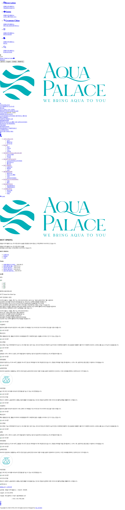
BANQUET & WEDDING (7, 123)
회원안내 (2, 122)
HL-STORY (38, 508)
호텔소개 (2, 487)
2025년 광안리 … (8, 267)
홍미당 (25, 116)
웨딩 (4, 125)
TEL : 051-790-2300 (5, 498)
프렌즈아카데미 (22, 122)
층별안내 (6, 106)
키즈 (8, 109)
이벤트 (8, 131)
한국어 (3, 61)
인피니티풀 (3, 112)
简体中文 (20, 61)
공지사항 (2, 131)
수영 (16, 122)
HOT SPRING (4, 117)
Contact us (6, 58)
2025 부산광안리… (9, 270)
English (8, 61)
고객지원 (9, 487)
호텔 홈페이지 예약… (9, 264)
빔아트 (9, 112)
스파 (11, 119)
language (2, 59)
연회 (1, 125)
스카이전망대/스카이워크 (7, 116)
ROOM (2, 108)
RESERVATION (4, 126)
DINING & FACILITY (6, 114)
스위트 (13, 109)
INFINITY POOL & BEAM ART (9, 111)
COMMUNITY (4, 129)
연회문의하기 (13, 128)
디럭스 (5, 109)
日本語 (14, 61)
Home (1, 58)
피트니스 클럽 (10, 122)
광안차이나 (19, 116)
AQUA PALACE (5, 105)
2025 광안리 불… (8, 266)
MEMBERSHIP (4, 120)
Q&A (11, 131)
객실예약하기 (4, 128)
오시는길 (11, 106)
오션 (1, 109)
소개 (1, 106)
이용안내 (2, 119)
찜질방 (8, 119)
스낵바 (14, 112)
